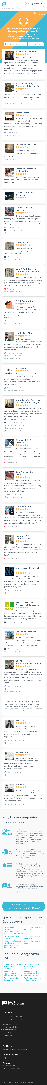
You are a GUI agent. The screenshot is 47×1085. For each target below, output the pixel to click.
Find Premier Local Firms (13, 1019)
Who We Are (7, 1032)
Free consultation (37, 44)
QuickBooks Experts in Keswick (33, 942)
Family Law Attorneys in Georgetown (32, 979)
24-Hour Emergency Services (16, 44)
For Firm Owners (9, 1024)
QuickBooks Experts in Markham (33, 937)
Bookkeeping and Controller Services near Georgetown (31, 973)
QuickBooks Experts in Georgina (33, 929)
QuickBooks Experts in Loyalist (13, 937)
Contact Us (7, 1035)
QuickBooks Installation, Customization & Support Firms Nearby (13, 930)
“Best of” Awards (10, 1030)
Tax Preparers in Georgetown (11, 979)
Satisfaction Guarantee (12, 1016)
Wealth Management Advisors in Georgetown (32, 966)
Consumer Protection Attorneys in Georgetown (13, 966)
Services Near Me (9, 1022)
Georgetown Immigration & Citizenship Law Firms (13, 973)
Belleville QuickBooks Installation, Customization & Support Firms (13, 944)
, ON (5, 958)
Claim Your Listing (10, 1027)
